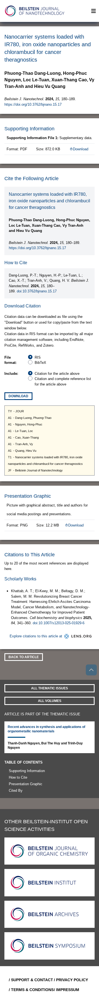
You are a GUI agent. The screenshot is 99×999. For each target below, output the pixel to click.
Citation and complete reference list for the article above (63, 381)
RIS (38, 357)
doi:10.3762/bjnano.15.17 (37, 291)
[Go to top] (91, 669)
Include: (11, 374)
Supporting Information (27, 771)
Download (80, 149)
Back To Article (24, 657)
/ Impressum (66, 990)
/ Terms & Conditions (29, 990)
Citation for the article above (57, 374)
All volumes (49, 701)
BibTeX (40, 363)
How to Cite (18, 777)
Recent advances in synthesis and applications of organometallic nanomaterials (46, 729)
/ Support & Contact (29, 980)
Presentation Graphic (25, 784)
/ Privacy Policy (71, 980)
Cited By (16, 790)
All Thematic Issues (49, 688)
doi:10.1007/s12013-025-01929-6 (58, 623)
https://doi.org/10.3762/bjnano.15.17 (33, 104)
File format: (10, 360)
